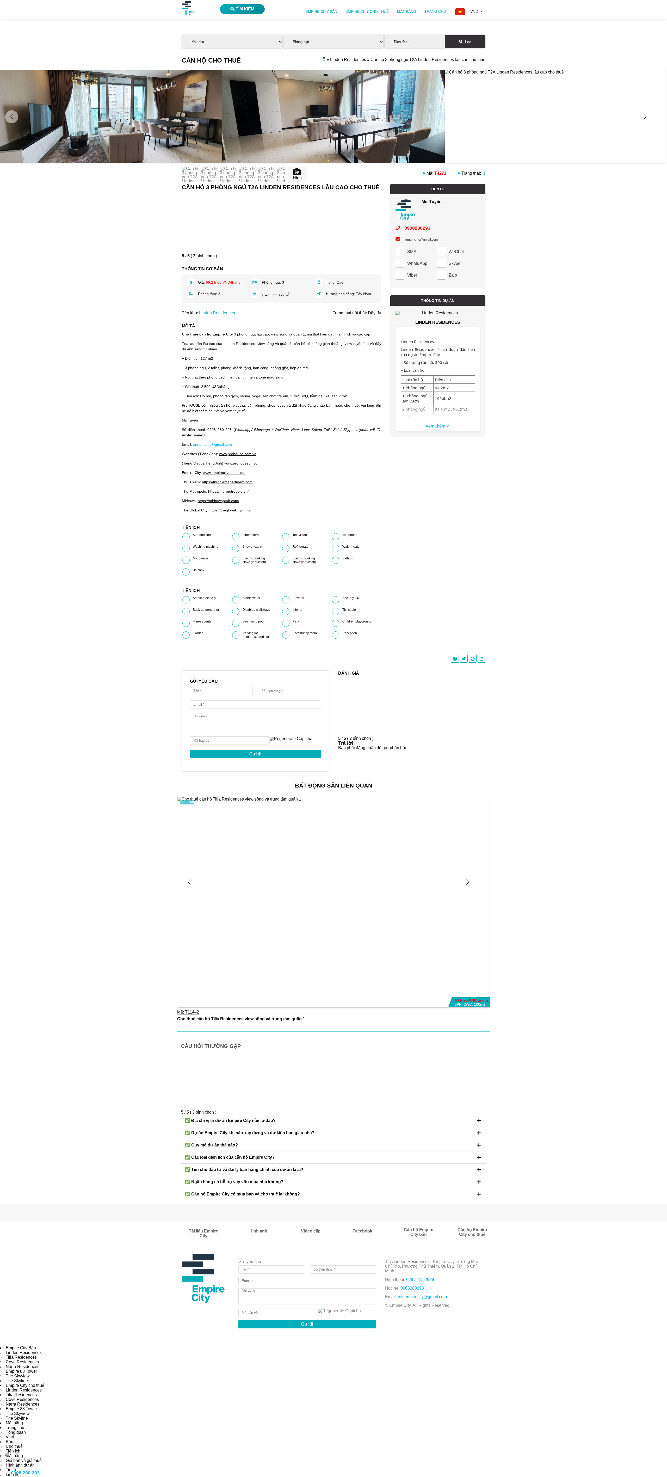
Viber (412, 275)
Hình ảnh (258, 1231)
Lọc (467, 42)
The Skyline (17, 1380)
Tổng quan (16, 1432)
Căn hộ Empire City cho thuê (472, 1232)
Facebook (362, 1231)
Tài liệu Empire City (203, 1233)
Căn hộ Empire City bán (418, 1232)
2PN (458, 1004)
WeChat (456, 251)
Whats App (417, 263)
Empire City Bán (321, 11)
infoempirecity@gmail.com (422, 1297)
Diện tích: (270, 295)
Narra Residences (22, 1366)
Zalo (453, 275)
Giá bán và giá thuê (24, 1460)
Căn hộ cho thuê (211, 60)
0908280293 (416, 228)
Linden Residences (217, 313)
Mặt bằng (406, 11)
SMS (411, 251)
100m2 (479, 1004)
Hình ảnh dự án (20, 1465)
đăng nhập (366, 748)
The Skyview (18, 1376)
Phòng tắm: (208, 294)
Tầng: (331, 282)
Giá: (202, 282)
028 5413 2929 (420, 1279)
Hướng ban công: (341, 294)
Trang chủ (435, 11)
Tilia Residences (21, 1357)
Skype (454, 263)
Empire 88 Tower (21, 1371)
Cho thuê (187, 802)
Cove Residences (22, 1362)
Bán (9, 1441)
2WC (468, 1004)
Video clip (310, 1231)
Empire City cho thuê (367, 11)
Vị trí (10, 1437)
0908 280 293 (25, 1472)
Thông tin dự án (437, 300)
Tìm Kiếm (245, 9)
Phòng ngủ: (272, 282)
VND (474, 11)
